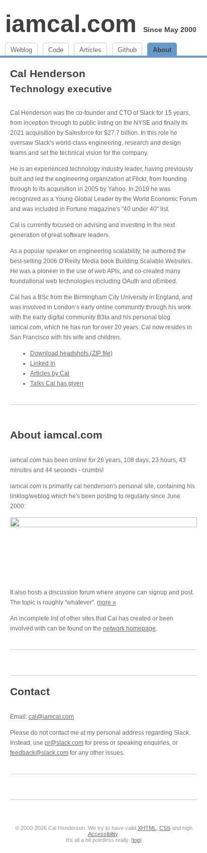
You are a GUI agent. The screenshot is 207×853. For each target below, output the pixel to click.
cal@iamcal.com (51, 716)
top (136, 840)
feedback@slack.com (39, 752)
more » (106, 602)
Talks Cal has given (56, 383)
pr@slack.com (64, 742)
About (162, 50)
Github (127, 50)
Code (55, 50)
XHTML (147, 828)
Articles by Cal (49, 373)
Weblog (21, 50)
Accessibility (103, 834)
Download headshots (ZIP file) (71, 353)
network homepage (129, 628)
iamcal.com (71, 24)
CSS (164, 828)
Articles (90, 50)
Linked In (42, 363)
